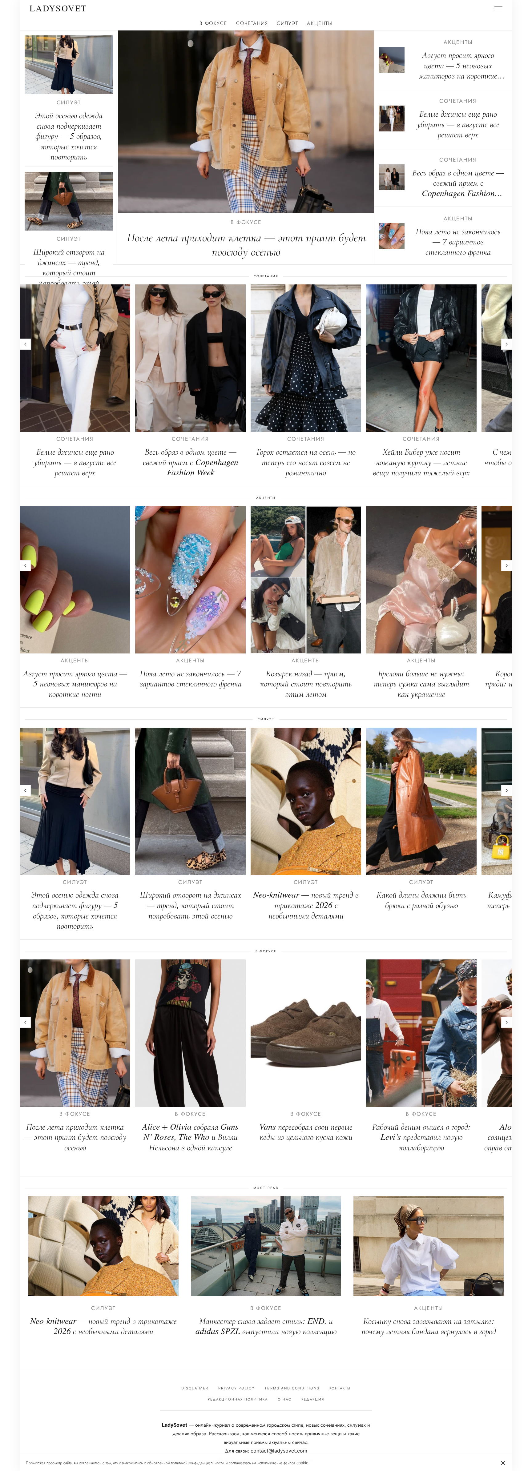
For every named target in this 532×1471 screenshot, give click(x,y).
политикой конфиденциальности (197, 1463)
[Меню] (498, 8)
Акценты (319, 23)
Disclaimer (194, 1388)
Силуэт (287, 23)
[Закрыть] (503, 1463)
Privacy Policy (236, 1388)
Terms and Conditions (291, 1388)
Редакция (312, 1399)
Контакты (340, 1388)
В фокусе (213, 23)
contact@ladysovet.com (279, 1451)
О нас (285, 1399)
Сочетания (252, 23)
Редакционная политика (238, 1399)
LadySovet (58, 8)
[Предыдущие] (25, 344)
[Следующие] (506, 344)
